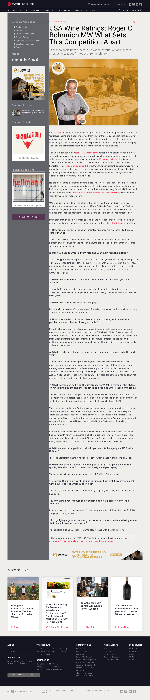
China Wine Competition (84, 673)
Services (90, 10)
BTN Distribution (135, 649)
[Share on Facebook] (13, 59)
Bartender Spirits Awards (85, 668)
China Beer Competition (84, 676)
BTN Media (133, 657)
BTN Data (132, 660)
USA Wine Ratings (82, 649)
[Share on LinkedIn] (26, 59)
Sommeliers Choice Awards (86, 665)
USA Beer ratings (82, 654)
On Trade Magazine (111, 649)
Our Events (11, 651)
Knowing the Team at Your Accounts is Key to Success (91, 606)
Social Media (21, 27)
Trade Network (21, 4)
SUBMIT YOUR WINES (28, 217)
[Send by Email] (34, 59)
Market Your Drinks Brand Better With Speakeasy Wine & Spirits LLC (33, 112)
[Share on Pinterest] (30, 59)
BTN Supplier (133, 654)
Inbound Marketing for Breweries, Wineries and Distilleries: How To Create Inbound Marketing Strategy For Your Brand (57, 613)
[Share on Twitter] (17, 59)
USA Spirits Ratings (83, 651)
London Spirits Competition (86, 660)
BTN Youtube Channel (111, 660)
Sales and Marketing (24, 34)
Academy (35, 10)
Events (78, 10)
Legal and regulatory (24, 44)
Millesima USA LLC (108, 159)
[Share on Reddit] (21, 59)
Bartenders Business (111, 657)
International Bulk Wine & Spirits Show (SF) (51, 649)
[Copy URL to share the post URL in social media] (37, 59)
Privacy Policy (92, 690)
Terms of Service (105, 690)
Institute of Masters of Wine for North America (95, 193)
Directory (49, 10)
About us (11, 649)
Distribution (20, 30)
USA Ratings (117, 223)
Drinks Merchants (110, 651)
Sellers (23, 10)
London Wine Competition (85, 657)
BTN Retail (132, 651)
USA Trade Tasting (43, 654)
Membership (65, 10)
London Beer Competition (85, 662)
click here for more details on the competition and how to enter (81, 541)
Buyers (11, 10)
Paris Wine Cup (81, 670)
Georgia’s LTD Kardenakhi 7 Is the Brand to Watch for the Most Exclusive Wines (22, 611)
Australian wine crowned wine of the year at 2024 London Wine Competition (126, 610)
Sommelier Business (111, 654)
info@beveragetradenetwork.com (53, 669)
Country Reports (22, 37)
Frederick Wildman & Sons (79, 166)
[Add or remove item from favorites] (134, 21)
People (18, 47)
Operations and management (28, 40)
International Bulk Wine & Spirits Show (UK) (51, 651)
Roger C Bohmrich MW (86, 153)
